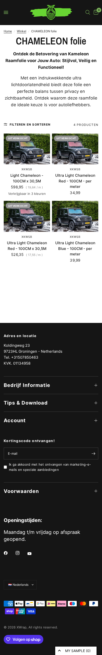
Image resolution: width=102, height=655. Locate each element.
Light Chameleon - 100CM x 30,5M (26, 178)
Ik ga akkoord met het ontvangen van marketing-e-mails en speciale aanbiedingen (50, 467)
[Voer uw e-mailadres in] (93, 453)
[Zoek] (88, 12)
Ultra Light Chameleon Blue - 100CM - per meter (75, 248)
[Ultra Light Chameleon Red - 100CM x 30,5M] (27, 216)
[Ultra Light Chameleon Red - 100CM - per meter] (75, 149)
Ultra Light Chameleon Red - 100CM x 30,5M (27, 246)
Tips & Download (26, 403)
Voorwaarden (21, 491)
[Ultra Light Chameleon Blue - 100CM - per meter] (75, 216)
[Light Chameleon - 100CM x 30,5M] (27, 149)
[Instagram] (21, 553)
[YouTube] (32, 553)
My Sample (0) (78, 651)
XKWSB (27, 169)
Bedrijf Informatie (27, 385)
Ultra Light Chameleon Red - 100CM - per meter (75, 181)
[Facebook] (9, 553)
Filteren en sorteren (30, 124)
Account (15, 420)
